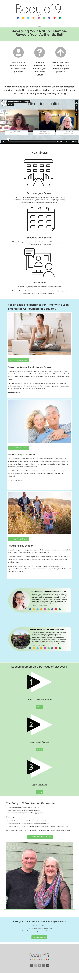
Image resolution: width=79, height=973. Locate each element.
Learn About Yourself (39, 742)
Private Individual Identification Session (30, 367)
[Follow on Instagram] (35, 965)
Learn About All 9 (39, 785)
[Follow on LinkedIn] (47, 965)
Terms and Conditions (44, 970)
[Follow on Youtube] (43, 965)
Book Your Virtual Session (18, 360)
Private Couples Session (21, 454)
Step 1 (39, 707)
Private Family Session (20, 545)
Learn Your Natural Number (39, 699)
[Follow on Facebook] (31, 965)
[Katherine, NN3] (39, 618)
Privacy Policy (50, 970)
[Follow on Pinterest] (39, 965)
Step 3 (39, 792)
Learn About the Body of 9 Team (40, 837)
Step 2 (39, 749)
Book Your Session (39, 937)
